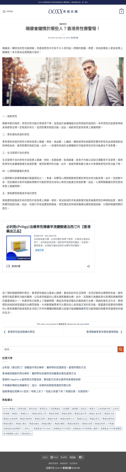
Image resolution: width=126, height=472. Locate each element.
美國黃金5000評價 (61, 428)
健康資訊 (63, 24)
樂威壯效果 (52, 418)
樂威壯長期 (87, 423)
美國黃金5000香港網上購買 (85, 428)
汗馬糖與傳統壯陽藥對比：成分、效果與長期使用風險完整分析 (36, 385)
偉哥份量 (22, 408)
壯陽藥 (66, 408)
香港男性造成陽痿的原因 (21, 331)
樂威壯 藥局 (21, 423)
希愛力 (92, 408)
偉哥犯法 (44, 408)
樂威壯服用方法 (67, 418)
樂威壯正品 (82, 418)
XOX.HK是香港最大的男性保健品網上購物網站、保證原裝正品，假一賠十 (63, 2)
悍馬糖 (6, 413)
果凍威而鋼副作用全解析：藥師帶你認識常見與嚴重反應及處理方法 (39, 373)
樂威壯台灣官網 (10, 418)
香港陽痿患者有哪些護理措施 (102, 331)
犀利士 (28, 428)
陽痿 (4, 48)
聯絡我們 (64, 463)
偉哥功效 (33, 408)
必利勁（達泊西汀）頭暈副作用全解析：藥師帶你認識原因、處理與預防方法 (44, 367)
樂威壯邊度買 (73, 423)
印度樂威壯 (55, 408)
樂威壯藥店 (34, 423)
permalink (84, 324)
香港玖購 (74, 38)
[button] (7, 11)
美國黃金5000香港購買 (110, 428)
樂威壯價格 (54, 413)
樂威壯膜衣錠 (108, 418)
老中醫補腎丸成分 (11, 433)
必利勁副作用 (104, 408)
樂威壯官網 (40, 418)
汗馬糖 (111, 423)
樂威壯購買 (60, 423)
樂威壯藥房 (47, 423)
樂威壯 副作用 (95, 413)
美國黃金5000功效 (41, 428)
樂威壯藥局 (8, 423)
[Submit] (121, 349)
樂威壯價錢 (67, 413)
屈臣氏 (84, 408)
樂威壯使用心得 (39, 413)
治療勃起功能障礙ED (12, 428)
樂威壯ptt (25, 413)
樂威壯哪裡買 (26, 418)
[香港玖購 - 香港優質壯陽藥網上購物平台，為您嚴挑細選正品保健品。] (63, 11)
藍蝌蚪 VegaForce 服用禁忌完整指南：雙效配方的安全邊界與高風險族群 (41, 379)
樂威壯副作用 (80, 413)
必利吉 (116, 408)
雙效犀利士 (27, 433)
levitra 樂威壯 (9, 408)
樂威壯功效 (109, 413)
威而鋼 (75, 408)
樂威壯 (15, 413)
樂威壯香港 (100, 423)
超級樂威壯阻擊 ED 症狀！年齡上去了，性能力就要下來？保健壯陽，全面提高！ (46, 391)
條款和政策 (53, 463)
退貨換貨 (73, 463)
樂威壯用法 (95, 418)
